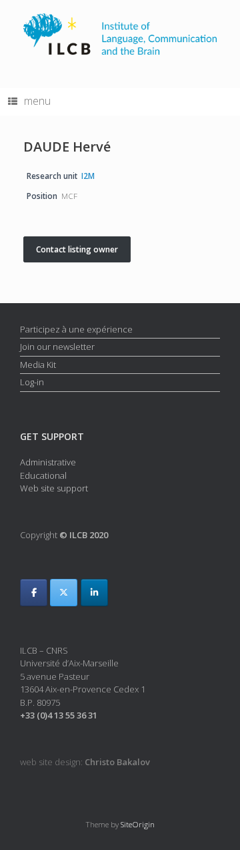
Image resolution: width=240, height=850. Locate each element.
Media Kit (38, 365)
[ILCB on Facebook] (33, 592)
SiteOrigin (138, 824)
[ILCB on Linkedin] (94, 592)
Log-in (32, 382)
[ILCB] (120, 34)
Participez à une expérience (76, 329)
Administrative (48, 462)
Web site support (54, 488)
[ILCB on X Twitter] (63, 592)
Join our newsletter (57, 347)
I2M (88, 175)
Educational (43, 475)
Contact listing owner (77, 249)
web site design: (85, 762)
